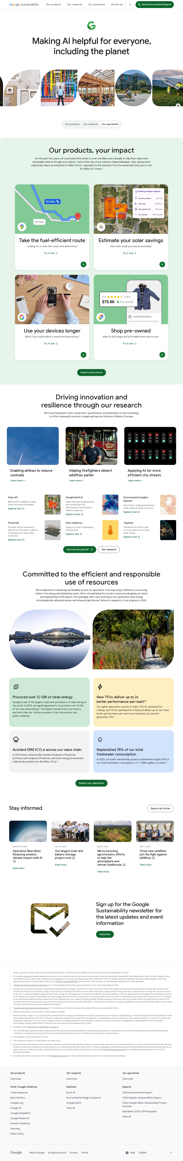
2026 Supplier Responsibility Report (142, 1097)
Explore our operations (91, 783)
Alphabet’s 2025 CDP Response (139, 1111)
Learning (15, 1128)
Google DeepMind (20, 1113)
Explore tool (14, 508)
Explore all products (92, 372)
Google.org (16, 1103)
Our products (53, 4)
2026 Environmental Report (157, 4)
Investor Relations (20, 1123)
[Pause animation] (178, 106)
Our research (74, 4)
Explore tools (73, 514)
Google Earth (73, 1103)
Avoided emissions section (114, 1049)
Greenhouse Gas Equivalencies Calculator (31, 985)
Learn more (18, 481)
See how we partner (78, 549)
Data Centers (17, 1097)
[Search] (130, 4)
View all (70, 1108)
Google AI (15, 1108)
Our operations (96, 4)
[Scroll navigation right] (126, 5)
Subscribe (105, 934)
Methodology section (58, 1056)
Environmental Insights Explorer (83, 1097)
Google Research (20, 1118)
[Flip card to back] (83, 264)
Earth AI (70, 1092)
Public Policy (17, 1133)
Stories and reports (122, 4)
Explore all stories (160, 808)
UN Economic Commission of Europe (42, 1027)
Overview (15, 1078)
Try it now (49, 253)
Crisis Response (19, 1092)
